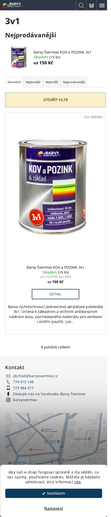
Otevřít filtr (55, 99)
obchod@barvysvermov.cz (35, 375)
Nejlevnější (33, 82)
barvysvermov (25, 399)
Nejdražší (51, 82)
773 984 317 (23, 387)
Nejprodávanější (74, 82)
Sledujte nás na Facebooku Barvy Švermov (49, 393)
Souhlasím (56, 493)
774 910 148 (23, 381)
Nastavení (53, 508)
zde (77, 482)
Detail (55, 294)
